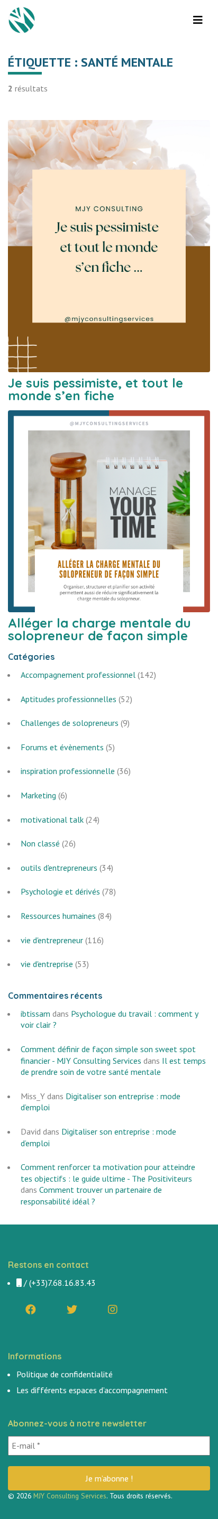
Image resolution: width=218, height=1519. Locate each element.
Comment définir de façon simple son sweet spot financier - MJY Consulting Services (108, 1055)
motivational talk (52, 819)
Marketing (38, 795)
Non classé (40, 843)
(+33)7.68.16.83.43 (62, 1282)
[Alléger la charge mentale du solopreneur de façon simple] (109, 510)
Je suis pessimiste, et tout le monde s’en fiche (95, 389)
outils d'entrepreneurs (59, 867)
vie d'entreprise (47, 964)
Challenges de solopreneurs (70, 722)
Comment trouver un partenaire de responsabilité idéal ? (91, 1195)
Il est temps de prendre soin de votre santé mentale (113, 1066)
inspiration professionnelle (68, 771)
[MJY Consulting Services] (23, 20)
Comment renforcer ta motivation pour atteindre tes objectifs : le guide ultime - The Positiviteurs (108, 1173)
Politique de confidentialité (64, 1374)
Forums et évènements (62, 747)
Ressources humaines (58, 915)
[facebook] (30, 1309)
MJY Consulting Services (69, 1495)
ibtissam (35, 1013)
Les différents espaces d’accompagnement (92, 1390)
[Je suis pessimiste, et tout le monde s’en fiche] (109, 245)
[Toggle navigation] (198, 20)
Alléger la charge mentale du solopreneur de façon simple (99, 629)
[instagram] (112, 1309)
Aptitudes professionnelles (68, 699)
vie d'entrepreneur (52, 940)
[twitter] (72, 1309)
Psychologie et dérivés (60, 891)
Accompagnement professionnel (78, 674)
